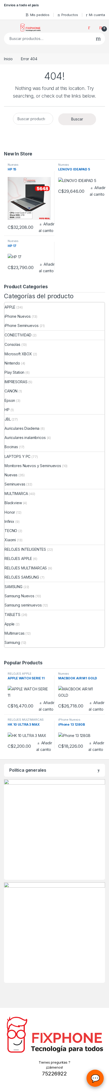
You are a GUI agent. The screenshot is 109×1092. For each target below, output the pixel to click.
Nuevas (13, 164)
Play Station (14, 372)
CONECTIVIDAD (17, 335)
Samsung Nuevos (19, 596)
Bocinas (11, 446)
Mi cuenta (97, 15)
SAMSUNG (13, 586)
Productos (69, 15)
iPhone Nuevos (17, 316)
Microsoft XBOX (18, 354)
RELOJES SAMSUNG (21, 577)
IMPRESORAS (16, 382)
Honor (9, 512)
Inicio (8, 59)
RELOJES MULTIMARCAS (25, 568)
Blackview (13, 502)
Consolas (12, 344)
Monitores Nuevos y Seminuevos (32, 465)
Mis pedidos (39, 15)
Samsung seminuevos (23, 605)
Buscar (98, 39)
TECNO (10, 530)
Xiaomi (10, 540)
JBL (7, 419)
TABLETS (12, 614)
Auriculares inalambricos (25, 437)
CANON (10, 391)
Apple (9, 624)
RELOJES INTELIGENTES (25, 549)
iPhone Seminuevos (21, 325)
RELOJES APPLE (18, 558)
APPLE (9, 307)
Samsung (12, 642)
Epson (9, 400)
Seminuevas (14, 484)
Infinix (9, 521)
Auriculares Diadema (21, 428)
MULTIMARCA (16, 493)
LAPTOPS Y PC (17, 456)
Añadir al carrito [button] (46, 227)
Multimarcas (14, 633)
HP (7, 409)
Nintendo (12, 363)
